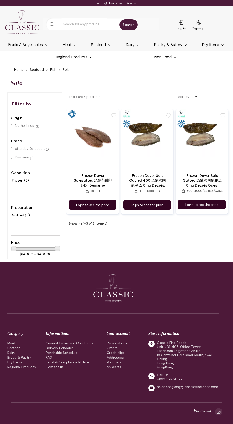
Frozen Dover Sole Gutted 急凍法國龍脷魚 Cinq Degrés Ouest (202, 180)
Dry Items (211, 44)
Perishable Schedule (61, 352)
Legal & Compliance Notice (67, 362)
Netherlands (24, 125)
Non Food (163, 56)
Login (80, 205)
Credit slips (116, 352)
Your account (118, 333)
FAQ (49, 357)
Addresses (115, 357)
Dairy (131, 44)
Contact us (55, 367)
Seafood (99, 44)
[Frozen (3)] (20, 180)
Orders (112, 348)
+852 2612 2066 (169, 379)
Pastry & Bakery (168, 44)
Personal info (117, 343)
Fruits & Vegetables (26, 44)
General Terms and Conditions (69, 343)
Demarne (22, 157)
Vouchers (114, 362)
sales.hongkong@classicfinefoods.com (187, 387)
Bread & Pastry (19, 357)
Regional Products (72, 56)
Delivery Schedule (60, 348)
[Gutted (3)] (20, 215)
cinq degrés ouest (29, 148)
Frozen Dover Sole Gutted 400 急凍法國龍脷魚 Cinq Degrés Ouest (147, 180)
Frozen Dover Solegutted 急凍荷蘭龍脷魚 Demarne (93, 180)
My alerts (114, 367)
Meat (67, 44)
